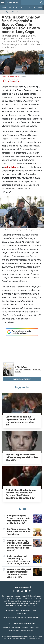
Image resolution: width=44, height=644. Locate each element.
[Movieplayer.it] (13, 2)
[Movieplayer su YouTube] (26, 591)
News (4, 8)
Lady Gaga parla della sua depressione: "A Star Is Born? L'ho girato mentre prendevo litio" (20, 420)
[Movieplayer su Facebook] (14, 591)
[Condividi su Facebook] (4, 81)
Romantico (36, 370)
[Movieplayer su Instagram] (22, 591)
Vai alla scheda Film (22, 379)
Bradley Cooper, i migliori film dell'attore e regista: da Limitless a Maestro (22, 457)
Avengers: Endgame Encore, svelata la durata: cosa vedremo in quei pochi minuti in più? (19, 519)
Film (13, 12)
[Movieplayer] (22, 587)
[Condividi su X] (9, 81)
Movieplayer (5, 12)
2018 (20, 370)
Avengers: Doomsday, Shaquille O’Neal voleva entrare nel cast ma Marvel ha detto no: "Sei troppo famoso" (19, 545)
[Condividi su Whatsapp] (13, 81)
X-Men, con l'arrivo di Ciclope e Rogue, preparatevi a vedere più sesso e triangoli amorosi (18, 560)
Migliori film (25, 8)
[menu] (2, 2)
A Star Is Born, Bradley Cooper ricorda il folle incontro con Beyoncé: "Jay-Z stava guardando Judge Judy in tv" (21, 494)
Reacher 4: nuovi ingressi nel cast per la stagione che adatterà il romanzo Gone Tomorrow (19, 573)
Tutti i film (37, 8)
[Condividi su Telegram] (18, 81)
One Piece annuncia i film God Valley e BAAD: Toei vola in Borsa (18, 531)
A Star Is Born (11, 167)
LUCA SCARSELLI (13, 77)
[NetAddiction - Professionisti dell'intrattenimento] (27, 623)
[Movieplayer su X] (18, 591)
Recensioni (13, 8)
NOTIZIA (4, 77)
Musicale (18, 372)
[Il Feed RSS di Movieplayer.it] (30, 591)
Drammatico (27, 370)
